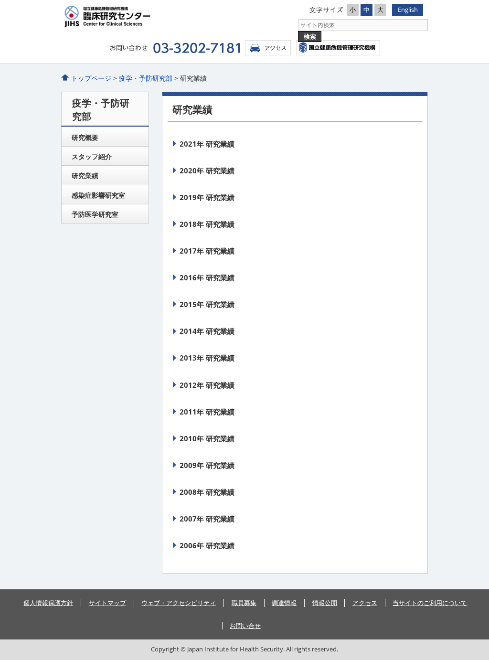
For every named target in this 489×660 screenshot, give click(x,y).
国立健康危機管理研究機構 (338, 47)
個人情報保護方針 (48, 602)
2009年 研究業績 (207, 465)
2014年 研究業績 (207, 331)
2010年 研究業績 (207, 438)
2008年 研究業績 (207, 492)
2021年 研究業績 (207, 143)
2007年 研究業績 (207, 518)
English (408, 9)
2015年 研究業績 (207, 304)
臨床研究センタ (152, 16)
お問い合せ (245, 625)
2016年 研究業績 (207, 277)
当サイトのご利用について (430, 602)
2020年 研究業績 (207, 170)
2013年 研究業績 (207, 357)
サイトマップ (107, 602)
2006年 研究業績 (207, 545)
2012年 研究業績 (207, 385)
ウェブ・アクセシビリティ (178, 602)
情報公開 (324, 602)
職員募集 (244, 602)
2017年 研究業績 (207, 250)
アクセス (268, 47)
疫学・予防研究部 (145, 78)
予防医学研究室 (95, 214)
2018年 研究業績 (207, 224)
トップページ (91, 78)
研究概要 (85, 137)
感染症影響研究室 (98, 195)
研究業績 (85, 175)
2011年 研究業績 (207, 411)
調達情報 (284, 602)
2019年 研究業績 (207, 197)
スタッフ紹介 (92, 156)
